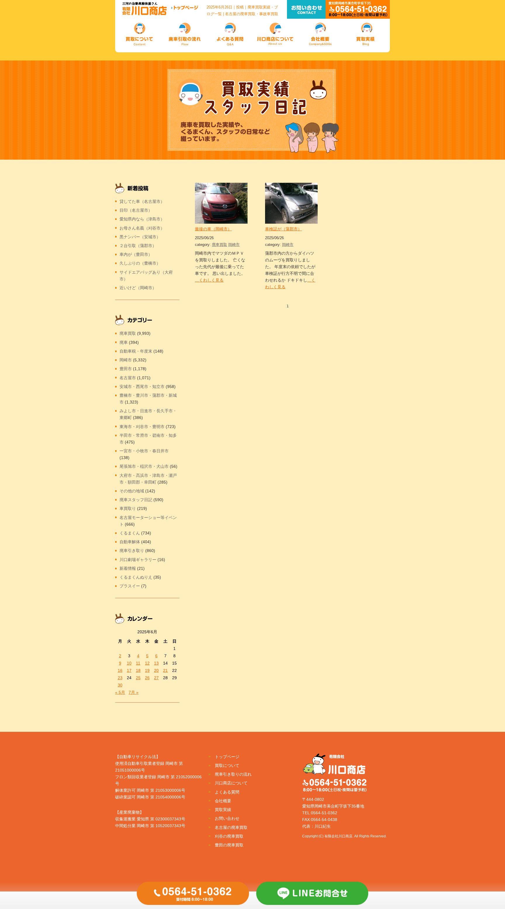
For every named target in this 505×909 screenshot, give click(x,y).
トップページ (227, 756)
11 (138, 663)
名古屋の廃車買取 (231, 827)
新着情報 (128, 568)
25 (138, 677)
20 (156, 670)
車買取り (128, 508)
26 (147, 677)
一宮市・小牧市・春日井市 (144, 451)
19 (147, 670)
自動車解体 (130, 541)
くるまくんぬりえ (136, 577)
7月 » (134, 692)
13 (156, 663)
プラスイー (130, 586)
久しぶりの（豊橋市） (140, 263)
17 (129, 670)
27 (156, 677)
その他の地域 (132, 491)
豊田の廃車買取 (229, 845)
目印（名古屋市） (136, 210)
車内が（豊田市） (136, 254)
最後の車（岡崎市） (213, 229)
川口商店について (231, 783)
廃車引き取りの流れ (233, 774)
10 (129, 663)
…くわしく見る (209, 280)
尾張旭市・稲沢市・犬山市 (144, 466)
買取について (227, 765)
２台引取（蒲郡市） (138, 245)
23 (120, 677)
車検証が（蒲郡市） (283, 229)
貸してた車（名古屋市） (142, 201)
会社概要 (223, 800)
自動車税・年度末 (136, 351)
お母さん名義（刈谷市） (142, 228)
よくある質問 (227, 792)
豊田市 (126, 368)
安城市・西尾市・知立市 (142, 386)
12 (147, 663)
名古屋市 (128, 377)
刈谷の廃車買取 (229, 836)
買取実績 (223, 809)
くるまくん (130, 533)
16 (120, 670)
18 (138, 670)
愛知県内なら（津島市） (142, 219)
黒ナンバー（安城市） (140, 236)
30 (120, 685)
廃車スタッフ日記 (136, 499)
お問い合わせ (227, 818)
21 (165, 670)
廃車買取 (219, 244)
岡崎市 (234, 244)
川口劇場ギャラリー (138, 559)
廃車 (124, 342)
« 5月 (120, 692)
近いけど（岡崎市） (138, 287)
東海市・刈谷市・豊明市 (142, 426)
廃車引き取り (132, 550)
